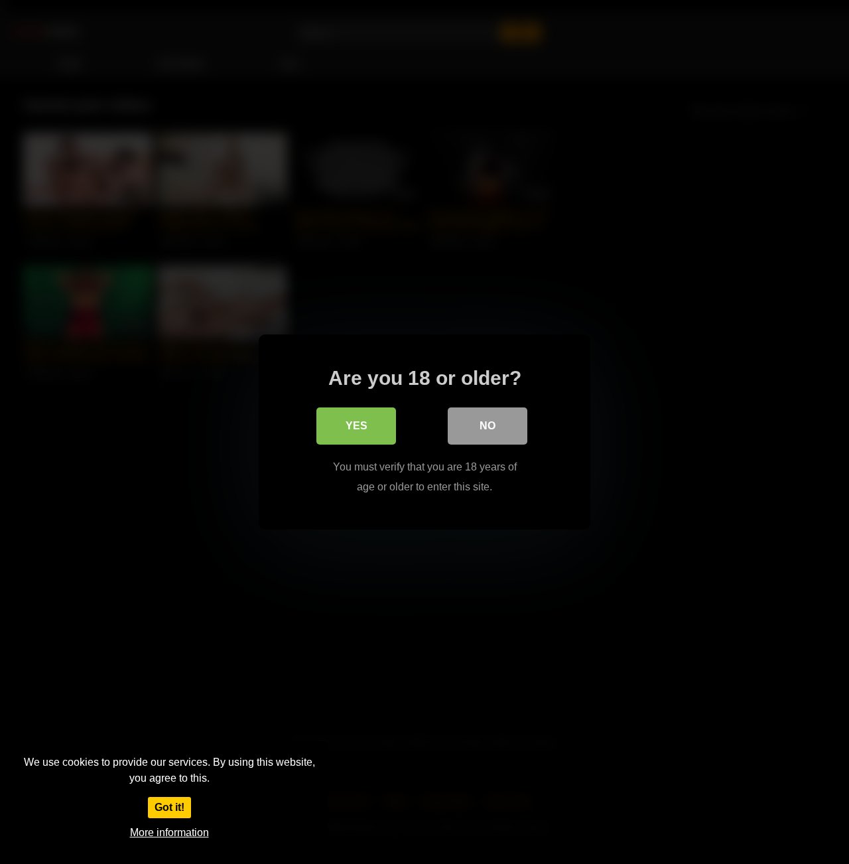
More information (169, 832)
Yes (356, 425)
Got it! (169, 807)
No (487, 425)
